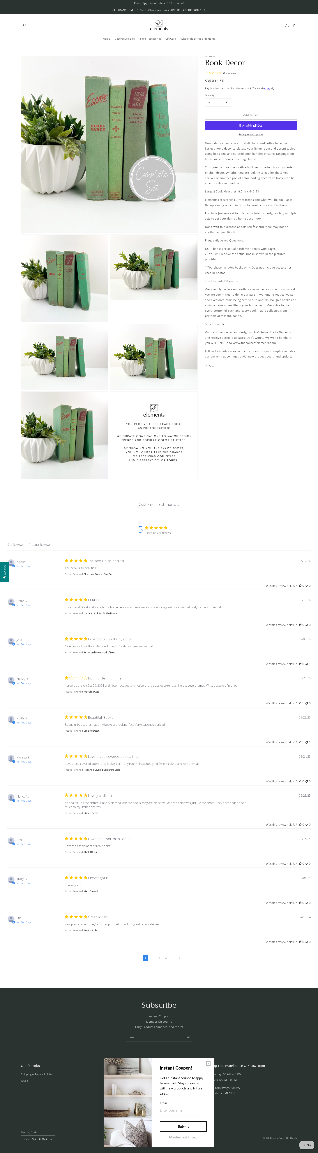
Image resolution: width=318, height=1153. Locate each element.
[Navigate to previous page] (139, 958)
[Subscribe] (188, 1037)
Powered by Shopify (288, 1138)
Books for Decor (91, 730)
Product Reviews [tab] (40, 545)
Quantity (209, 95)
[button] (25, 25)
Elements (274, 1138)
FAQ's (24, 1081)
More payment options (251, 134)
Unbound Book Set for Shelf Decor (100, 613)
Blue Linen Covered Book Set (98, 574)
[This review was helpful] (300, 586)
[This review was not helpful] (306, 586)
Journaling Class (91, 691)
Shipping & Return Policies (37, 1074)
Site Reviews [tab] (15, 545)
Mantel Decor (90, 852)
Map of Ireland (91, 891)
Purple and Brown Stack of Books (100, 652)
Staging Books (90, 930)
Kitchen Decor (91, 813)
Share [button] (212, 366)
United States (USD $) (35, 1139)
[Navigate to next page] (179, 958)
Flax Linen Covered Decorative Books (102, 769)
